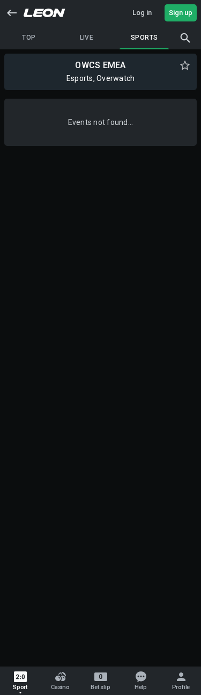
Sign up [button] (180, 13)
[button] (12, 13)
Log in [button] (142, 13)
